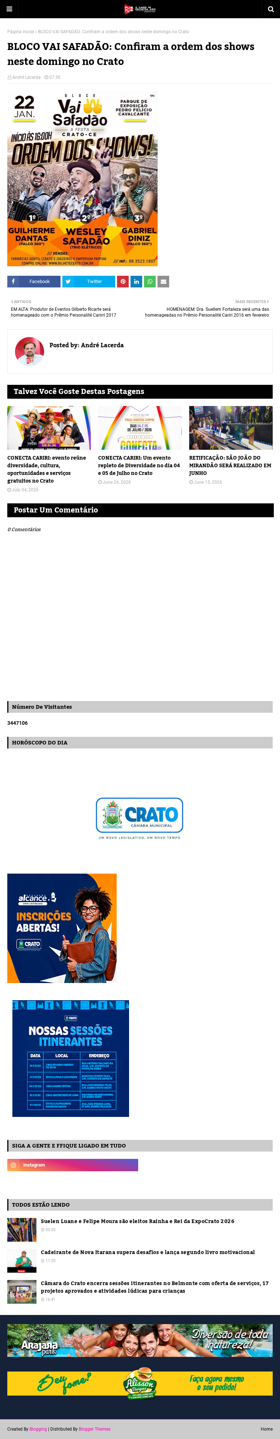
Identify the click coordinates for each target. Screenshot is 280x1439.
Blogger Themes (94, 1429)
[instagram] (72, 1165)
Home (267, 1429)
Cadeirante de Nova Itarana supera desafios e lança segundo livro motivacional (148, 1253)
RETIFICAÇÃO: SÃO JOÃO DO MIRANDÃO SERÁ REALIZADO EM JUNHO (230, 465)
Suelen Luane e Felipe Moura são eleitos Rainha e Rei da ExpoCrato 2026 (137, 1222)
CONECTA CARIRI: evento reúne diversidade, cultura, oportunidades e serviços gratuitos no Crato (46, 469)
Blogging (38, 1429)
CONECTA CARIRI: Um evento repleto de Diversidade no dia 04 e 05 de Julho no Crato (139, 465)
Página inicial (20, 31)
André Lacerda (26, 77)
